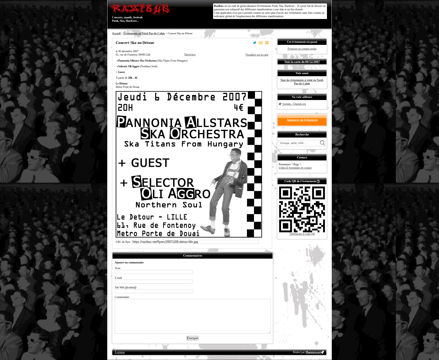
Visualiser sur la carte (256, 54)
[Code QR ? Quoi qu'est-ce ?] (318, 181)
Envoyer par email (260, 42)
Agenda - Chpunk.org (294, 104)
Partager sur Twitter (254, 42)
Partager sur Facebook (248, 42)
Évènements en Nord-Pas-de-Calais (144, 33)
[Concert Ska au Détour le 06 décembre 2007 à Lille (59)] (189, 236)
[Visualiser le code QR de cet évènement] (302, 231)
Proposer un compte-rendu (302, 48)
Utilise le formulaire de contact (295, 167)
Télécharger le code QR (302, 233)
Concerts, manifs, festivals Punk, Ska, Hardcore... (127, 12)
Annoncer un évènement (302, 120)
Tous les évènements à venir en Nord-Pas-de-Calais (302, 81)
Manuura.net (313, 352)
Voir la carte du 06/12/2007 (302, 61)
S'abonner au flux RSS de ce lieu (267, 42)
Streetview (190, 54)
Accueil (116, 33)
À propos (120, 352)
